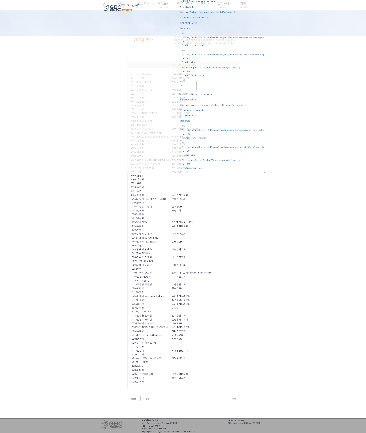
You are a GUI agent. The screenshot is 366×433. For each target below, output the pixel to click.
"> (222, 127)
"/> (265, 172)
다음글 (146, 398)
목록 (234, 398)
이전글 (133, 398)
